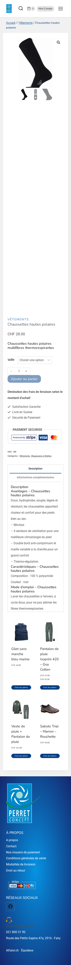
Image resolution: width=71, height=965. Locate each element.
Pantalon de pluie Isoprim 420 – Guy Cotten (49, 659)
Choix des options (21, 687)
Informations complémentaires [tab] (35, 477)
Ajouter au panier (24, 379)
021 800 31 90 (15, 932)
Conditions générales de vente (26, 858)
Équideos (27, 950)
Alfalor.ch (12, 950)
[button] (58, 42)
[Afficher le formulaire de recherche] (21, 8)
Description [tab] (35, 468)
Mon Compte (45, 8)
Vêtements (18, 319)
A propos (12, 840)
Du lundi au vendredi (20, 926)
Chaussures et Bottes (41, 456)
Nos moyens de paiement (23, 852)
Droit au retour (15, 870)
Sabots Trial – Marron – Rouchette (49, 731)
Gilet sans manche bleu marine (20, 654)
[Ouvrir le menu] (60, 8)
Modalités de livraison (20, 864)
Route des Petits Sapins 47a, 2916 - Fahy (33, 938)
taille (11, 359)
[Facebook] (10, 906)
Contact (11, 846)
